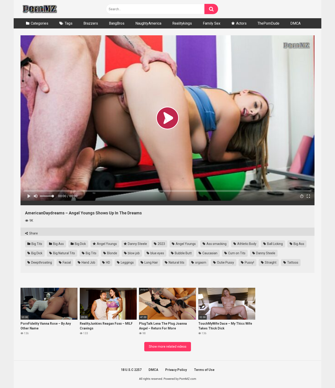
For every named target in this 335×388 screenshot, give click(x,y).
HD (107, 262)
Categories (39, 23)
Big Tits (36, 244)
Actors (241, 23)
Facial (66, 262)
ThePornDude (268, 23)
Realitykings (182, 23)
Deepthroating (41, 262)
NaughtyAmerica (148, 23)
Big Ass (58, 244)
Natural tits (176, 262)
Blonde (111, 253)
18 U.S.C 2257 (131, 370)
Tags (68, 23)
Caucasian (209, 253)
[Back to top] (320, 374)
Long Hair (151, 262)
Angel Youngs (106, 244)
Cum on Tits (236, 253)
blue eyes (157, 253)
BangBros (116, 23)
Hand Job (88, 262)
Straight (270, 262)
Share (33, 233)
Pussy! (249, 262)
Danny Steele (137, 244)
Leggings (127, 262)
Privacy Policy (176, 370)
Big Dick (80, 244)
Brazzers (90, 23)
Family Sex (211, 23)
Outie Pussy (225, 262)
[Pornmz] (39, 9)
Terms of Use (204, 370)
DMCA (295, 23)
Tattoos (292, 262)
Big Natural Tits (63, 253)
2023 (161, 244)
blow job (133, 253)
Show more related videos (167, 346)
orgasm (200, 262)
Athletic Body (246, 244)
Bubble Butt (183, 253)
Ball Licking (274, 244)
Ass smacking (216, 244)
